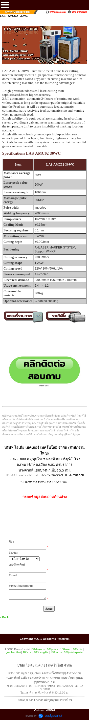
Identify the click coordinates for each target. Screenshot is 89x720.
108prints (52, 649)
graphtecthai (13, 652)
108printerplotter (74, 652)
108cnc (27, 652)
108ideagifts (41, 652)
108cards (56, 652)
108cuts (78, 649)
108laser (65, 649)
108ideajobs (37, 649)
